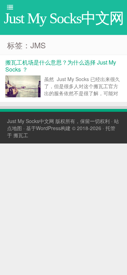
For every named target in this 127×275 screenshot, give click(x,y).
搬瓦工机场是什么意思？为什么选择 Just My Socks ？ (60, 65)
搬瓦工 (20, 135)
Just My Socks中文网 (30, 120)
